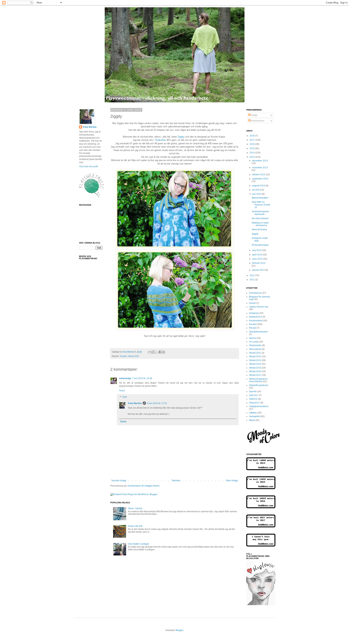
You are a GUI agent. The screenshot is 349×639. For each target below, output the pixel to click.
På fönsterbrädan (260, 245)
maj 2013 (257, 250)
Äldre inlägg (232, 480)
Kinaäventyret (256, 320)
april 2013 (257, 254)
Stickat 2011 (255, 353)
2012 (252, 275)
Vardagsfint (254, 416)
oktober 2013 (259, 174)
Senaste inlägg (118, 480)
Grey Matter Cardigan (138, 544)
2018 (252, 135)
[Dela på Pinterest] (163, 352)
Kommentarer (257, 120)
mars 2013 (257, 259)
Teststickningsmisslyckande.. (260, 212)
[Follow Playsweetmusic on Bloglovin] (260, 604)
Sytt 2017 (253, 395)
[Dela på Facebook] (160, 352)
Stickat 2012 (255, 356)
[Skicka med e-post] (150, 352)
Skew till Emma (259, 229)
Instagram (254, 313)
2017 (252, 140)
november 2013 (260, 167)
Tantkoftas (160, 140)
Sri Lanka (253, 341)
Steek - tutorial (135, 508)
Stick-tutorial (255, 349)
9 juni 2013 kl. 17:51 (157, 403)
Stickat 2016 (255, 371)
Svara (122, 390)
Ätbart (252, 420)
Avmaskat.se (255, 293)
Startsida (176, 480)
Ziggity (181, 136)
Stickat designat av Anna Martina (258, 380)
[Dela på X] (157, 352)
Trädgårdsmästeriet (258, 406)
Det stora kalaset (260, 218)
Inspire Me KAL (135, 526)
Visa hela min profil (88, 166)
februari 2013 (258, 263)
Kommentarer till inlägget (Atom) (143, 486)
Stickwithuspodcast (258, 385)
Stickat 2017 (255, 375)
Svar (124, 397)
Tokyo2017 (254, 402)
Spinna (252, 338)
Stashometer (255, 345)
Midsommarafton (260, 198)
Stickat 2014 (255, 364)
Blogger (179, 630)
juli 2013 (256, 190)
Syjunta (252, 391)
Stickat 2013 (133, 356)
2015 (252, 148)
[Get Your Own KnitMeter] (260, 469)
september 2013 (260, 178)
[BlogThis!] (153, 352)
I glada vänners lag (258, 306)
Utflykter (253, 412)
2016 (252, 144)
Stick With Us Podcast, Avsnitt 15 (261, 205)
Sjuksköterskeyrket (258, 331)
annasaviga (125, 378)
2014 (252, 152)
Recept (252, 328)
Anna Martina (135, 403)
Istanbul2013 (255, 316)
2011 (252, 279)
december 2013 (260, 160)
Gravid (252, 303)
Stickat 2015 (255, 367)
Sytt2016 (253, 399)
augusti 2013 (259, 185)
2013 (252, 157)
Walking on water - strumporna (260, 224)
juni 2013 (257, 194)
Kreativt (123, 356)
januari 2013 (258, 270)
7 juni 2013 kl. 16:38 (142, 378)
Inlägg (253, 115)
